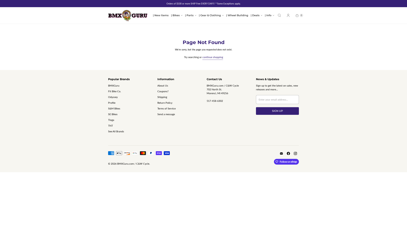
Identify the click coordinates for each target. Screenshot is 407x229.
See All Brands (116, 131)
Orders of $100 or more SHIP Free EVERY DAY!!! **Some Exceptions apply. (203, 3)
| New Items (161, 15)
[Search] (279, 15)
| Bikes (175, 15)
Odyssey (113, 96)
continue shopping (212, 57)
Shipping (162, 96)
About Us (162, 85)
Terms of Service (166, 108)
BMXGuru (113, 85)
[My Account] (288, 15)
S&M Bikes (114, 108)
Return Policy (164, 102)
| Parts (189, 15)
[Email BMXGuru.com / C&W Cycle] (281, 153)
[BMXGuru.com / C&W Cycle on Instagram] (295, 153)
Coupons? (163, 91)
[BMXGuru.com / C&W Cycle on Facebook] (288, 153)
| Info (268, 15)
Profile (111, 102)
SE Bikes (112, 114)
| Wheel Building (237, 15)
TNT (110, 125)
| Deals (255, 15)
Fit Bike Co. (114, 91)
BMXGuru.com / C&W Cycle (133, 163)
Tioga (111, 119)
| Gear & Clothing (210, 15)
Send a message (166, 114)
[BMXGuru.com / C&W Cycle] (128, 15)
